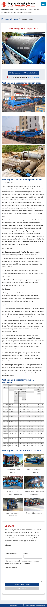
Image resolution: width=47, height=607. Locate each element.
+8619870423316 (34, 77)
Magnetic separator (25, 12)
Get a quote (16, 73)
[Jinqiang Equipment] (11, 4)
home (17, 9)
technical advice (31, 73)
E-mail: (26, 553)
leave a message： (11, 567)
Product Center (26, 9)
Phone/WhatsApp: (11, 553)
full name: (8, 545)
